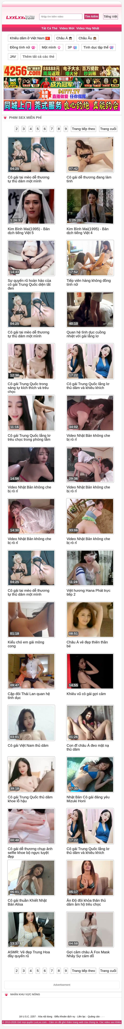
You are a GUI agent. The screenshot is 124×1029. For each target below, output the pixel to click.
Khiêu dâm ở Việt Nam (27, 38)
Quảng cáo (94, 1016)
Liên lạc (81, 1016)
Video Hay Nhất (87, 28)
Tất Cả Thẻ (49, 28)
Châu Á (62, 38)
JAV (13, 56)
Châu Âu (86, 38)
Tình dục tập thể (96, 47)
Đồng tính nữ (20, 47)
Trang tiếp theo (83, 129)
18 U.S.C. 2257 (27, 1016)
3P (70, 47)
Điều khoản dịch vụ (64, 1016)
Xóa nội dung (45, 1016)
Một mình (49, 47)
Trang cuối (108, 129)
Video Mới (66, 28)
